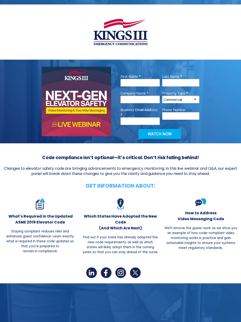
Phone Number (174, 109)
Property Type (175, 93)
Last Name (172, 76)
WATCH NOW (160, 133)
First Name (130, 76)
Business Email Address (138, 112)
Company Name (134, 93)
